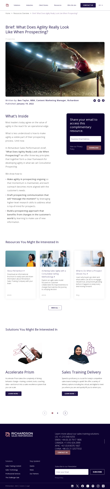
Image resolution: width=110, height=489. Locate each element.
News (32, 470)
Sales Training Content (13, 466)
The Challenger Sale (12, 4)
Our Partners (34, 474)
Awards (66, 4)
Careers (22, 486)
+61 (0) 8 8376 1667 (70, 445)
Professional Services (12, 474)
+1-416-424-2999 (72, 442)
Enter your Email (62, 472)
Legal (28, 486)
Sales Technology (11, 470)
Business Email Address (80, 139)
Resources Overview (21, 13)
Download (93, 148)
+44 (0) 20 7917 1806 (72, 439)
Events (32, 466)
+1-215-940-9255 (67, 436)
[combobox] (101, 5)
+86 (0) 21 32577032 (72, 448)
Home (7, 13)
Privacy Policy (59, 478)
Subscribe (97, 472)
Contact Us (88, 5)
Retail (11, 4)
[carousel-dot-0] (52, 413)
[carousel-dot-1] (57, 413)
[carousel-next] (65, 413)
